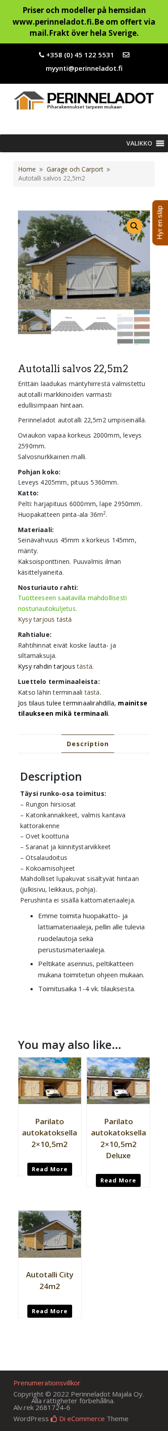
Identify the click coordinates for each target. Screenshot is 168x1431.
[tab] (87, 744)
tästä (84, 666)
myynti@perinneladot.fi (84, 68)
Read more (50, 1169)
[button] (139, 143)
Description (88, 743)
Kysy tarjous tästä (45, 619)
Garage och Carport (75, 169)
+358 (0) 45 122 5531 (80, 54)
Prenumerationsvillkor (47, 1382)
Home (27, 169)
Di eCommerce (81, 1418)
